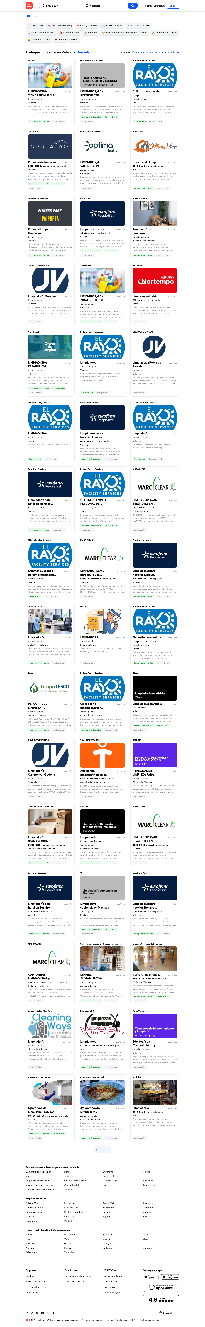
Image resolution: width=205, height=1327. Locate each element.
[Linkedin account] (53, 1313)
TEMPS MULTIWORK (89, 740)
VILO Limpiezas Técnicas (39, 1077)
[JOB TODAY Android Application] (170, 1277)
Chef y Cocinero (88, 25)
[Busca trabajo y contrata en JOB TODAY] (29, 5)
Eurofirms (85, 198)
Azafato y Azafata (40, 39)
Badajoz (30, 1243)
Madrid (29, 1234)
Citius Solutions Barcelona (40, 806)
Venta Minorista (114, 25)
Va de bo (137, 1077)
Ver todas (69, 1189)
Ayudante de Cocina (166, 32)
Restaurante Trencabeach (92, 1077)
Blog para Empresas (36, 1287)
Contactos (109, 1287)
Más (73, 39)
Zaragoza (147, 1247)
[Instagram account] (32, 1313)
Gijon (144, 1243)
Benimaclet (32, 1221)
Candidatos (32, 1292)
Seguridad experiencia (37, 1180)
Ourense (146, 1234)
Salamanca (31, 1252)
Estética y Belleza (140, 25)
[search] (133, 6)
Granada (68, 1243)
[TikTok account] (27, 1313)
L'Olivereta (147, 1216)
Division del (148, 1180)
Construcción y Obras (43, 32)
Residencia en (110, 1180)
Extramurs (108, 1207)
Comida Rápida (71, 32)
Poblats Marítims (34, 1203)
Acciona (146, 1171)
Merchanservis (35, 606)
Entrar (173, 5)
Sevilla (106, 1239)
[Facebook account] (37, 1313)
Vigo (66, 1239)
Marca (29, 1176)
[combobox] (64, 6)
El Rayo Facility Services (144, 60)
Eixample (30, 1216)
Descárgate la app (113, 1275)
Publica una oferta (35, 1281)
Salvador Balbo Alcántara (40, 1011)
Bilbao (145, 1239)
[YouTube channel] (42, 1313)
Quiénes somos (112, 1281)
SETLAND (84, 806)
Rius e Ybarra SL (140, 198)
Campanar (147, 1207)
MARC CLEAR (139, 469)
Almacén (92, 32)
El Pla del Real (71, 1207)
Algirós (106, 1216)
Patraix (106, 1212)
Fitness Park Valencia (38, 198)
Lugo (28, 1239)
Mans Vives (138, 131)
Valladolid (108, 1247)
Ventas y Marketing (62, 25)
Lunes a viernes (111, 1176)
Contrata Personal (155, 5)
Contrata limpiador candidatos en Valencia (156, 51)
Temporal (69, 1176)
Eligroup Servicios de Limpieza (147, 944)
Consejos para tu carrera (78, 1275)
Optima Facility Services (91, 131)
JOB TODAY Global (74, 1281)
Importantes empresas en (39, 1185)
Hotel (67, 1171)
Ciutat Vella (109, 1203)
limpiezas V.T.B (87, 1011)
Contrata (30, 1275)
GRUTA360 (33, 131)
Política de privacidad (92, 1320)
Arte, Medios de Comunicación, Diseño (126, 32)
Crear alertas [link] (84, 52)
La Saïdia (69, 1216)
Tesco (30, 673)
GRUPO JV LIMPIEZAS (38, 265)
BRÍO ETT (137, 740)
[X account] (48, 1313)
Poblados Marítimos (74, 1212)
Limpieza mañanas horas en (40, 1189)
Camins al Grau (34, 1212)
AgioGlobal (33, 332)
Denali (83, 606)
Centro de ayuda (112, 1292)
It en (144, 1176)
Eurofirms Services (89, 402)
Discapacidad (149, 1185)
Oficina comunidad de (76, 1180)
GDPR (133, 1320)
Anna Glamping (140, 1011)
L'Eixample (147, 1203)
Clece (135, 673)
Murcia (68, 1247)
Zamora (30, 1247)
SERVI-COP (33, 60)
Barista (62, 39)
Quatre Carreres (34, 1207)
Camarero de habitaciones (40, 1171)
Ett (104, 1185)
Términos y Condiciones (116, 1320)
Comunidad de (72, 1185)
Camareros (37, 25)
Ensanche (69, 1203)
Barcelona (69, 1234)
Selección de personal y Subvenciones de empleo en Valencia (100, 944)
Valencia (107, 1234)
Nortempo (138, 265)
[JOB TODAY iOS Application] (151, 1277)
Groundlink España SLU (91, 60)
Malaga (107, 1243)
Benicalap (147, 1212)
